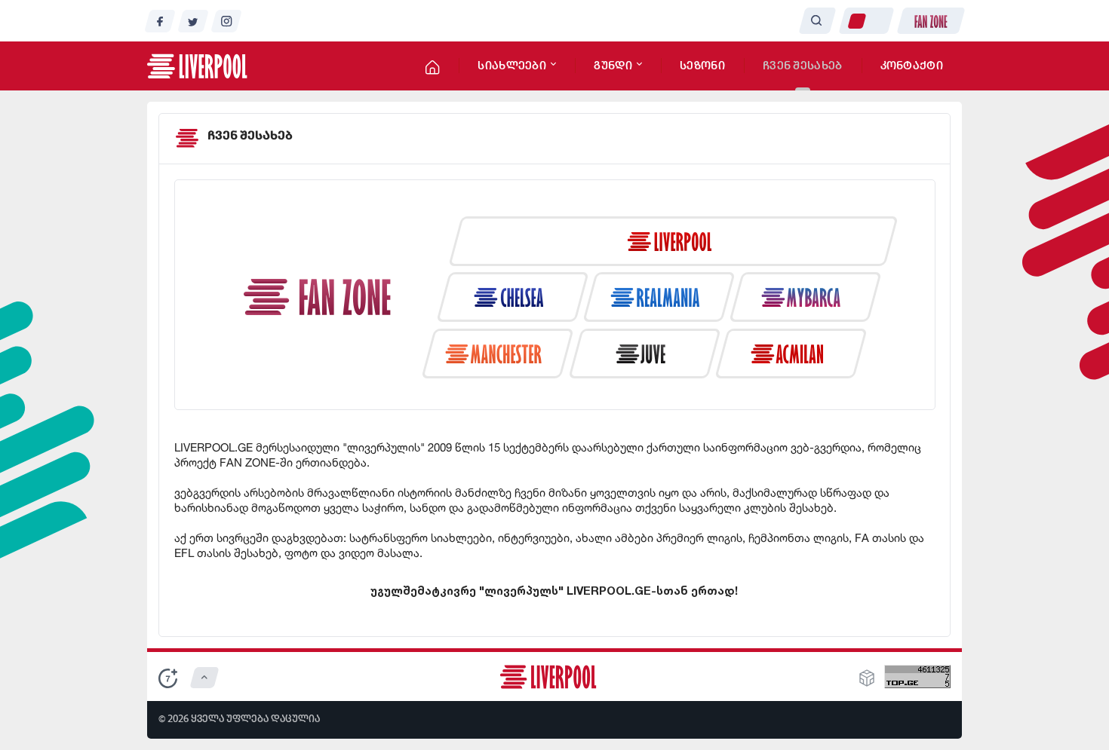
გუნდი (614, 66)
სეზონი (702, 66)
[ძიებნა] (817, 21)
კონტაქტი (911, 66)
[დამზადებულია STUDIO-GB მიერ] (866, 682)
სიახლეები (513, 66)
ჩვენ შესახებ (803, 66)
